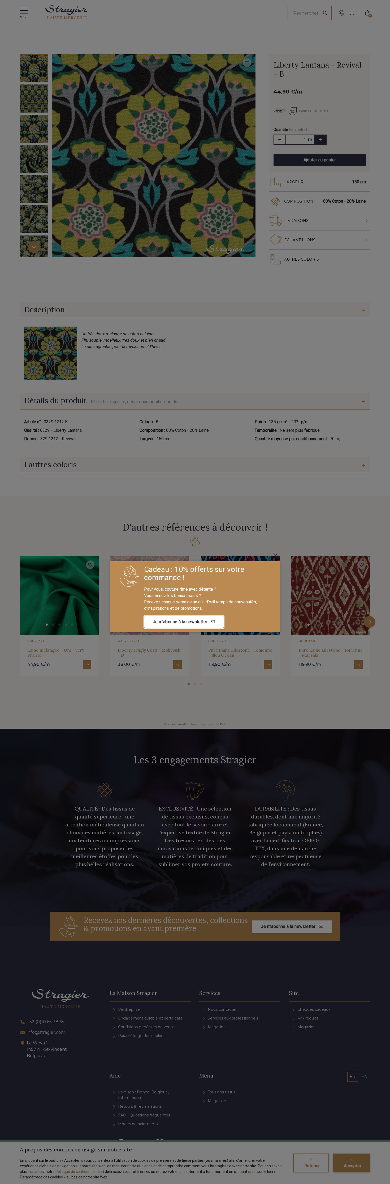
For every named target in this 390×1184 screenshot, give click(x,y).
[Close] (275, 555)
